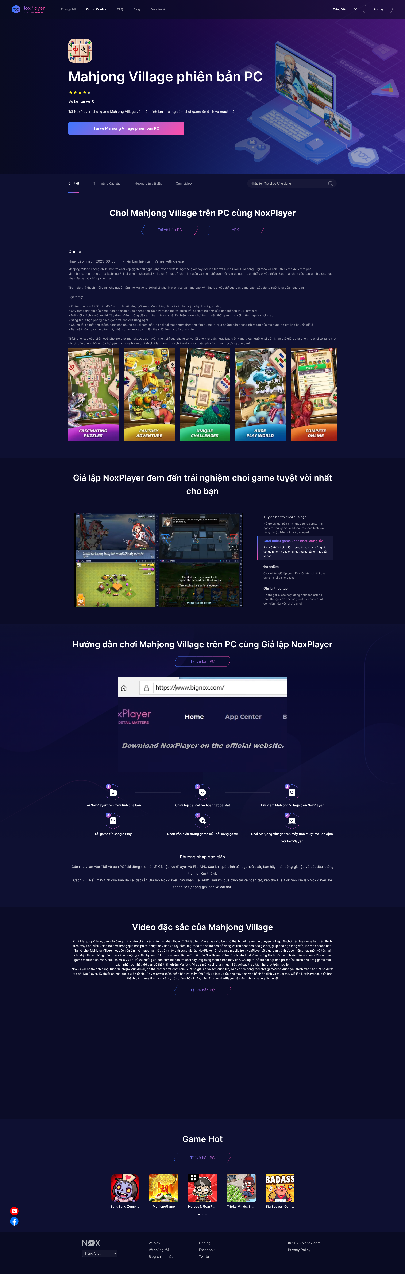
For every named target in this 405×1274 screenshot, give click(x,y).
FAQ (120, 9)
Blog (136, 9)
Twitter (204, 1256)
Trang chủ (68, 9)
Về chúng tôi (159, 1250)
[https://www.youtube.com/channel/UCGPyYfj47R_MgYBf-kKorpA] (14, 1211)
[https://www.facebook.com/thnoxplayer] (14, 1221)
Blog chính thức (161, 1256)
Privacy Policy (299, 1250)
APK (235, 230)
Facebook (158, 9)
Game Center (96, 9)
